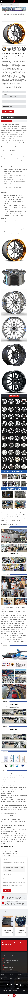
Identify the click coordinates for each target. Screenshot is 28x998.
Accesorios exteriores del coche (15, 11)
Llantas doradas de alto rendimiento (9, 853)
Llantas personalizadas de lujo (8, 848)
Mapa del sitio (12, 978)
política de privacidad (7, 990)
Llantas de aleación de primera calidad (10, 851)
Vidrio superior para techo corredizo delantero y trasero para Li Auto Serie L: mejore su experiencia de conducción (7, 929)
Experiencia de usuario (21, 975)
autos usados (12, 974)
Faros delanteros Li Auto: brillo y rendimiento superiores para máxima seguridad (20, 929)
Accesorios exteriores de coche (22, 979)
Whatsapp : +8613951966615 (9, 967)
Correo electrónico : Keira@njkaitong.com (11, 960)
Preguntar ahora (8, 111)
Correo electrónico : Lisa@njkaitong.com (11, 957)
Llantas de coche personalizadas (9, 855)
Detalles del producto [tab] (6, 121)
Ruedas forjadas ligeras (20, 850)
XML (22, 988)
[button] (26, 925)
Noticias (2, 978)
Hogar (7, 11)
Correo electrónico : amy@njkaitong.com (11, 962)
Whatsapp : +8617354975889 (9, 969)
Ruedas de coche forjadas (7, 850)
